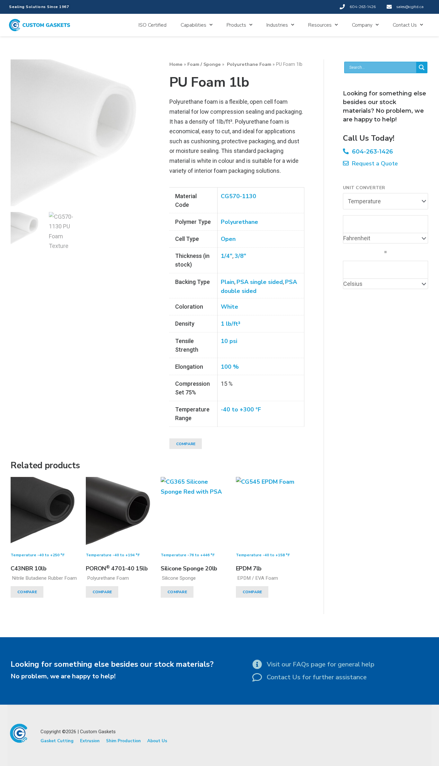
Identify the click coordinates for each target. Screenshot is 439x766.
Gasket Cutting (57, 741)
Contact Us (405, 25)
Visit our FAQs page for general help (320, 664)
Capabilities (193, 25)
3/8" (240, 256)
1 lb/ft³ (230, 324)
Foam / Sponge (204, 64)
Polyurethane (239, 222)
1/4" (226, 256)
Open (228, 239)
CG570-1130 (238, 196)
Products (236, 25)
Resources (320, 25)
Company (362, 25)
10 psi (229, 341)
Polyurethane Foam (248, 64)
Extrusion (90, 741)
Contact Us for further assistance (317, 677)
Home (176, 64)
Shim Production (123, 741)
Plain (227, 282)
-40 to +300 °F (241, 409)
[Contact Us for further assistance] (257, 677)
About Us (157, 741)
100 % (230, 367)
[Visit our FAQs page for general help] (257, 664)
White (229, 307)
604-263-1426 (371, 151)
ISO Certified (152, 25)
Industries (277, 25)
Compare (186, 443)
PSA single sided (260, 282)
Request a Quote (373, 163)
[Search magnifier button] (421, 67)
